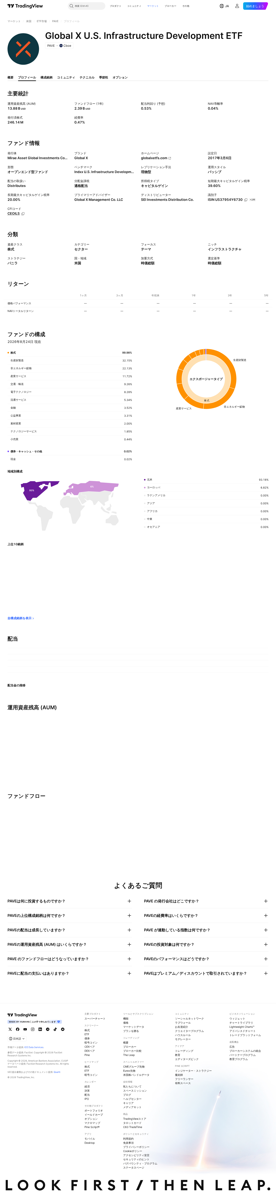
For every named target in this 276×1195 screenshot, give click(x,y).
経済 (87, 1086)
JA (227, 6)
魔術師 (179, 1074)
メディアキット (132, 1107)
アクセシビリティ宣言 (136, 1155)
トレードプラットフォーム (245, 1035)
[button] (124, 6)
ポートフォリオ (93, 1110)
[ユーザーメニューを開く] (237, 6)
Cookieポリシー (132, 1151)
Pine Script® (92, 1127)
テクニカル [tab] (87, 77)
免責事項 (128, 1142)
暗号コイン (91, 1042)
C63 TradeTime (132, 1127)
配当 (87, 1094)
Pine (87, 1054)
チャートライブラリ (241, 1022)
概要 (125, 1042)
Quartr (57, 1072)
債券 (87, 1038)
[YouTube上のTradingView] (25, 1029)
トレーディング (184, 1050)
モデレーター (183, 1039)
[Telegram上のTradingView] (47, 1029)
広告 (232, 1046)
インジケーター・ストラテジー (193, 1070)
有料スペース (183, 1083)
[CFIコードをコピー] (23, 213)
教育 (177, 1054)
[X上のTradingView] (10, 1029)
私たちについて (132, 1086)
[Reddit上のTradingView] (62, 1029)
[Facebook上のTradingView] (17, 1029)
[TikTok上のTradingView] (55, 1029)
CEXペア (89, 1046)
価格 (125, 1022)
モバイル (89, 1138)
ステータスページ (133, 1167)
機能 (125, 1018)
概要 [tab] (11, 77)
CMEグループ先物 (134, 1066)
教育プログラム (238, 1059)
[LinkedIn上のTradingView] (40, 1029)
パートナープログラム (242, 1054)
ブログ (127, 1094)
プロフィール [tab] (27, 77)
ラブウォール (183, 1022)
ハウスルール (183, 1035)
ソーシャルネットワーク (189, 1018)
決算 (87, 1090)
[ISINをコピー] (245, 200)
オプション (91, 1118)
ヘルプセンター (132, 1098)
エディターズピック (187, 1059)
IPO (86, 1098)
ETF (86, 1034)
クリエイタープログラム (189, 1030)
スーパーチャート (95, 1018)
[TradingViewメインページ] (22, 1015)
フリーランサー (184, 1079)
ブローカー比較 (132, 1050)
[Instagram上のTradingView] (32, 1029)
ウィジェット (237, 1018)
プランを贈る (131, 1030)
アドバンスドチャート (242, 1030)
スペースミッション (135, 1090)
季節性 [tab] (103, 77)
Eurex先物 (129, 1070)
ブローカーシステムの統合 (245, 1050)
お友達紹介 (181, 1026)
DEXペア (89, 1050)
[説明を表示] (38, 103)
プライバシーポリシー (136, 1146)
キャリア (128, 1103)
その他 (185, 6)
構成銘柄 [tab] (47, 77)
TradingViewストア (134, 1118)
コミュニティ (134, 6)
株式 (87, 1030)
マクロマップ (92, 1122)
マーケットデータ (133, 1026)
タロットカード (132, 1122)
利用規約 (128, 1138)
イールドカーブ (93, 1114)
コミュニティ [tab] (66, 77)
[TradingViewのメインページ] (25, 6)
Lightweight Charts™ (241, 1026)
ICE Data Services (33, 1047)
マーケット (153, 6)
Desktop (89, 1142)
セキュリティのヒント (136, 1159)
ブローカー (170, 6)
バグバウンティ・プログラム (140, 1163)
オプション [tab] (120, 77)
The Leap (129, 1054)
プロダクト (115, 6)
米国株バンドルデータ (136, 1074)
